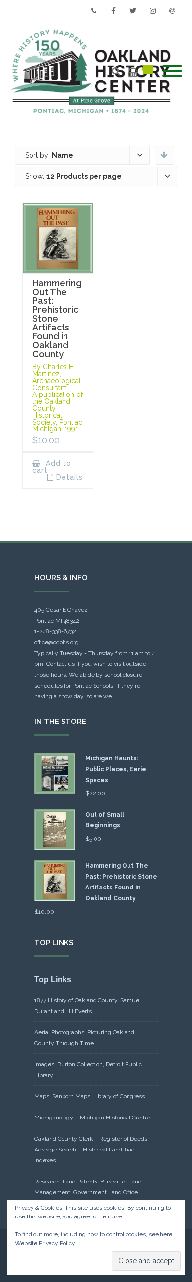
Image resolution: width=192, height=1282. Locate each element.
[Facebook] (113, 11)
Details (69, 477)
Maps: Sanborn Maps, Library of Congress (89, 1096)
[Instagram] (152, 11)
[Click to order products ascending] (164, 155)
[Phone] (93, 11)
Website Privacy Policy (45, 1243)
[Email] (172, 11)
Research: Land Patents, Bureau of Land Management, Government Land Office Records (88, 1192)
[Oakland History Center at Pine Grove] (93, 71)
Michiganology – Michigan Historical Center (92, 1117)
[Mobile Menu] (172, 71)
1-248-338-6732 (55, 631)
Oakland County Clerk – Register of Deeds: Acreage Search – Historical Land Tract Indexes (91, 1149)
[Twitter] (133, 11)
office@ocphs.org (56, 642)
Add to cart (51, 467)
